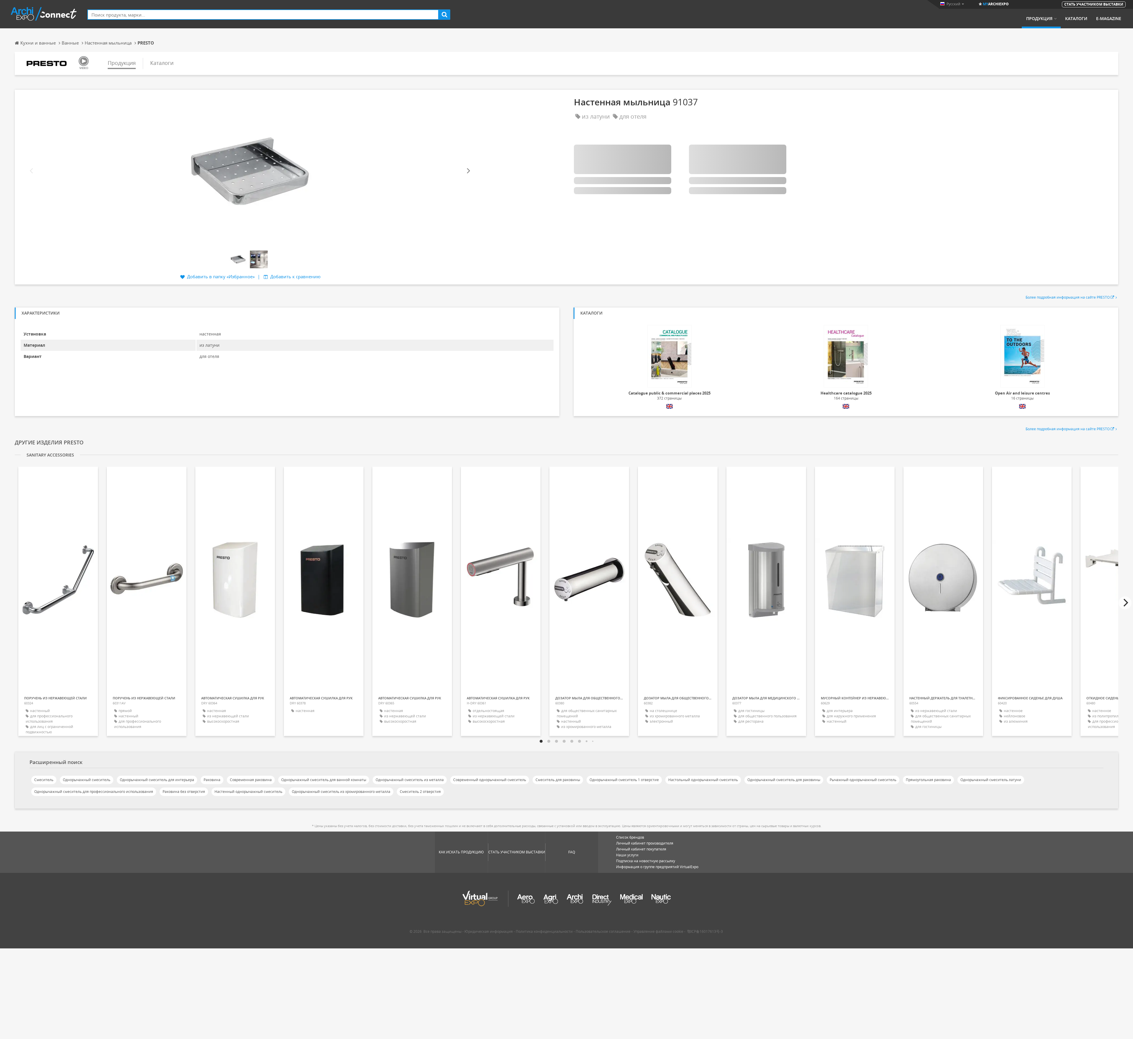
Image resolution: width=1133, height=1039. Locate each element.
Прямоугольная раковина (928, 779)
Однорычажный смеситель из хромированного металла (341, 791)
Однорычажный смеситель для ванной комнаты (323, 779)
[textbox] (263, 14)
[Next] (468, 171)
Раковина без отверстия (184, 791)
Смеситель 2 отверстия (420, 791)
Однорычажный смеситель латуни (990, 779)
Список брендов (630, 837)
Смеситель (43, 779)
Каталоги (1076, 18)
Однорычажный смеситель (86, 779)
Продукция (1039, 18)
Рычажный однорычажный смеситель (863, 779)
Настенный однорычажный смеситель (248, 791)
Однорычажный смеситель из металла (410, 779)
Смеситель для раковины (558, 779)
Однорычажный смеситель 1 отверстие (624, 779)
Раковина (212, 779)
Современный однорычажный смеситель (489, 779)
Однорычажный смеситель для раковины (783, 779)
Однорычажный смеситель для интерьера (157, 779)
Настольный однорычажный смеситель (703, 779)
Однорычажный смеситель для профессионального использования (93, 791)
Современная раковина (251, 779)
